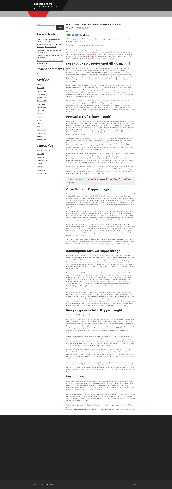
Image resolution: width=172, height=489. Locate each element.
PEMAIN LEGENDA (83, 28)
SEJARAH (39, 163)
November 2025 (41, 101)
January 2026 (41, 94)
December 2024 (41, 136)
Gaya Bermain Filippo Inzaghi (87, 405)
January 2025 (41, 133)
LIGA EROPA (40, 154)
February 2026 (41, 91)
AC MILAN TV (43, 4)
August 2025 (41, 110)
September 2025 (42, 107)
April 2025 (40, 123)
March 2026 (40, 88)
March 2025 (40, 127)
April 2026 (40, 85)
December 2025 (41, 98)
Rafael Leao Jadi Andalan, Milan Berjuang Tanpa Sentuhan (117, 409)
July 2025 (40, 114)
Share (87, 35)
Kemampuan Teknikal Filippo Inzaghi (107, 405)
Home (38, 14)
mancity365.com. (82, 401)
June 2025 (40, 117)
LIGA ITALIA (40, 157)
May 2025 (39, 120)
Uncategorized (41, 173)
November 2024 (41, 140)
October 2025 (41, 104)
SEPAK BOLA (40, 167)
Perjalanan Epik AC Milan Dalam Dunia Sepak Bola (81, 409)
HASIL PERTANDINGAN (43, 151)
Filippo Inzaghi (70, 68)
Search (39, 24)
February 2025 (41, 130)
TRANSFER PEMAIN (42, 170)
